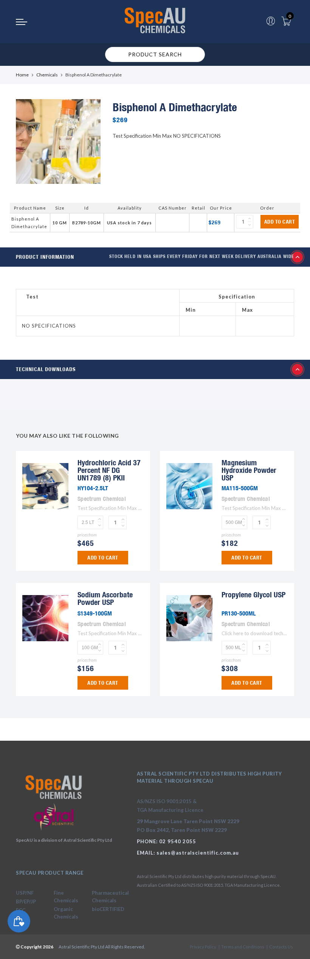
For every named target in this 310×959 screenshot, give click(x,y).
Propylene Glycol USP (253, 594)
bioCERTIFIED (108, 909)
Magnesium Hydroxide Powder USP (249, 470)
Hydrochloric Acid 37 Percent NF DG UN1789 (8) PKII (109, 470)
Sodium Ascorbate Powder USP (105, 598)
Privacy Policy (203, 946)
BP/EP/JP (26, 901)
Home (22, 75)
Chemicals (47, 75)
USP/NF (25, 893)
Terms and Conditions (242, 946)
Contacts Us (281, 946)
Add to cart (279, 221)
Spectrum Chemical (102, 498)
